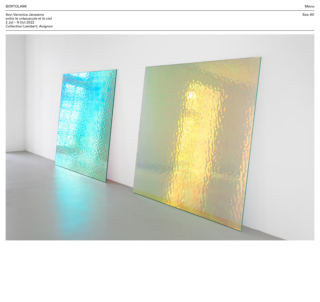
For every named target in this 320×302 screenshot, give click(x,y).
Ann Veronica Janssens (25, 15)
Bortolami (16, 6)
